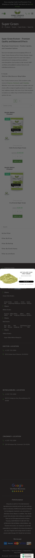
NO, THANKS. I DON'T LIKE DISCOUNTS (26, 284)
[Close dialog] (34, 269)
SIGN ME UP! (26, 281)
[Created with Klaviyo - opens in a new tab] (17, 288)
